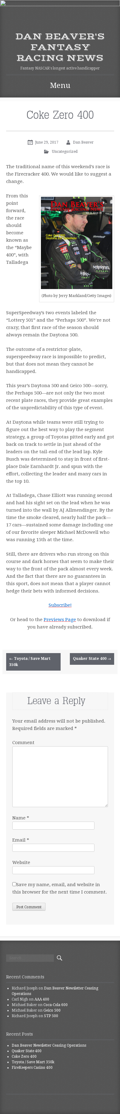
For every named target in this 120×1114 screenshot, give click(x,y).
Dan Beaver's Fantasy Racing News (60, 47)
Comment (23, 742)
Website (21, 862)
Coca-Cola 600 (55, 1005)
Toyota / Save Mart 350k (29, 661)
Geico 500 (52, 1010)
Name (20, 818)
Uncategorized (65, 151)
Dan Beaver (83, 142)
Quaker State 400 (92, 658)
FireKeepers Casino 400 (32, 1067)
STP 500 (51, 1016)
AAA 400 (41, 999)
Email (20, 840)
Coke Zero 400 (24, 1056)
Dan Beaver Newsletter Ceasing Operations (49, 1045)
